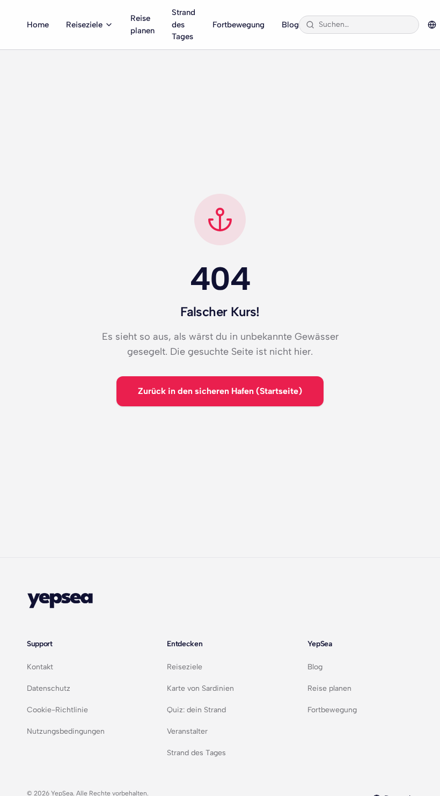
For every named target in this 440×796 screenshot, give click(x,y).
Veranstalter (187, 731)
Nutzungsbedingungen (66, 731)
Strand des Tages (183, 24)
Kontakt (40, 666)
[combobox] (365, 24)
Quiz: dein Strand (196, 709)
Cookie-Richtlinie (57, 709)
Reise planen (142, 24)
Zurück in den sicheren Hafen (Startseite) (220, 391)
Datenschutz (48, 688)
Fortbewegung (238, 25)
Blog (290, 25)
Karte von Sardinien (200, 688)
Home (38, 25)
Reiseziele (84, 25)
